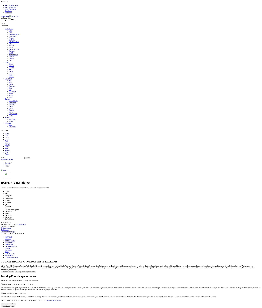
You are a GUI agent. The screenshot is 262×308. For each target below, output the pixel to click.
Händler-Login (10, 253)
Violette (7, 150)
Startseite (8, 163)
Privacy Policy (9, 255)
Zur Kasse (8, 11)
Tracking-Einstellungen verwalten (25, 272)
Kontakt (7, 248)
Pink (6, 148)
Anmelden (8, 13)
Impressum (8, 250)
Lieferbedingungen (11, 246)
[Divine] (4, 170)
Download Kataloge (11, 257)
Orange (7, 143)
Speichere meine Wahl (8, 304)
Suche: (3, 157)
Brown (7, 139)
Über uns (8, 239)
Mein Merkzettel (10, 7)
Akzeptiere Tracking (8, 272)
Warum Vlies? (9, 242)
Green (7, 146)
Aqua (6, 154)
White (7, 134)
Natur (7, 165)
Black (7, 137)
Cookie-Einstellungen (8, 306)
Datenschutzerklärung (54, 300)
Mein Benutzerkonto (11, 5)
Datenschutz (9, 244)
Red (6, 141)
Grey (6, 135)
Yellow (7, 145)
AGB (6, 252)
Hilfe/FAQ (8, 237)
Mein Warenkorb (10, 9)
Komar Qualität (10, 241)
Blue (6, 152)
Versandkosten (21, 224)
